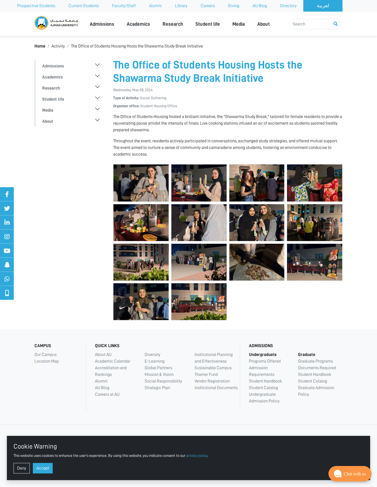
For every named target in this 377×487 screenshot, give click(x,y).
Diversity (152, 354)
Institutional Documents (216, 388)
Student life (207, 24)
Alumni (155, 6)
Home (39, 46)
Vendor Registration (212, 381)
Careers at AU (107, 394)
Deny (21, 468)
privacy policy (197, 455)
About (263, 24)
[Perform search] (335, 24)
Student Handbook (265, 381)
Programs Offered (265, 361)
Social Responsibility (163, 381)
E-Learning (154, 361)
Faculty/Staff (124, 6)
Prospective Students (36, 6)
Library (181, 6)
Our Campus (45, 354)
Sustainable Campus (213, 368)
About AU (103, 354)
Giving (233, 6)
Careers (208, 6)
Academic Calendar (112, 361)
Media (238, 24)
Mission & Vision (159, 374)
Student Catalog (263, 388)
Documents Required (317, 368)
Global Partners (158, 368)
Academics (138, 24)
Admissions (102, 24)
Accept (42, 468)
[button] (349, 473)
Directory (288, 6)
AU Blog (260, 6)
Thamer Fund (206, 374)
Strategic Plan (157, 388)
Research (173, 24)
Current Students (83, 6)
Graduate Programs (315, 361)
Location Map (46, 361)
